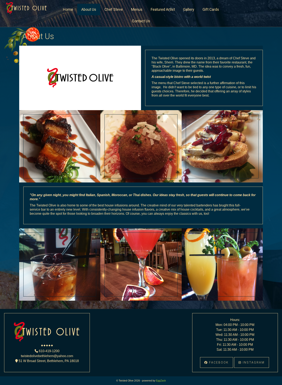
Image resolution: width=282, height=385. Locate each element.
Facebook (218, 362)
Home (68, 9)
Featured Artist (163, 9)
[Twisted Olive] (26, 13)
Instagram (253, 362)
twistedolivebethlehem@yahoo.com (47, 356)
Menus (136, 9)
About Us (88, 9)
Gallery (188, 9)
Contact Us (141, 21)
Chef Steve (113, 9)
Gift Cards (211, 9)
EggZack (161, 380)
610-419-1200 (48, 351)
